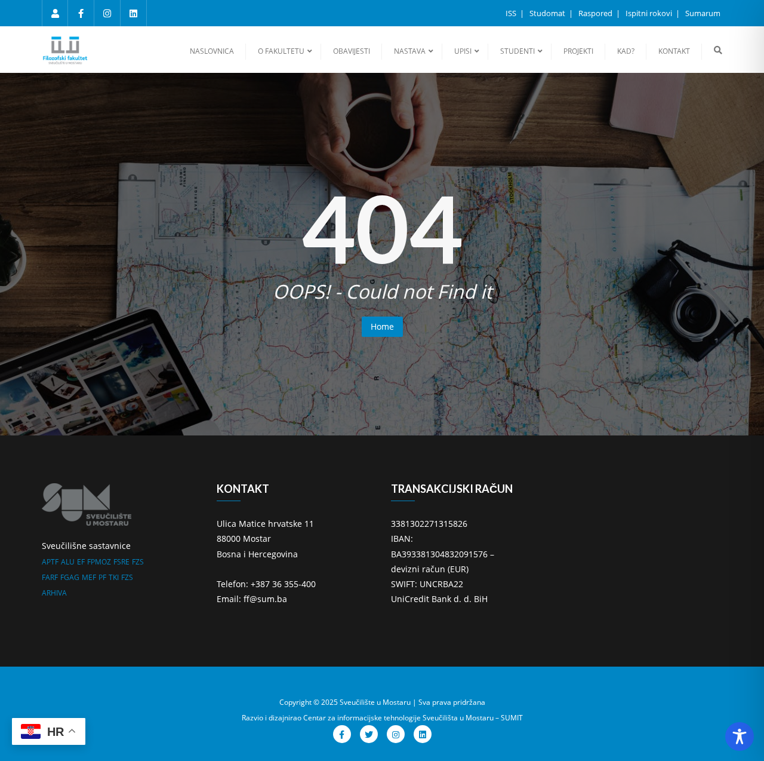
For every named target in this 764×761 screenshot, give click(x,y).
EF (81, 562)
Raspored (596, 13)
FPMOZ (99, 562)
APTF (50, 562)
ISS (512, 13)
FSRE (121, 562)
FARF (50, 577)
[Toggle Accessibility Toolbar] (739, 736)
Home (382, 326)
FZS (138, 562)
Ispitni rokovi (650, 13)
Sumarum (702, 13)
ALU (68, 562)
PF (102, 577)
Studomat (548, 13)
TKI (114, 577)
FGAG (69, 577)
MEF (89, 577)
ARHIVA (54, 593)
